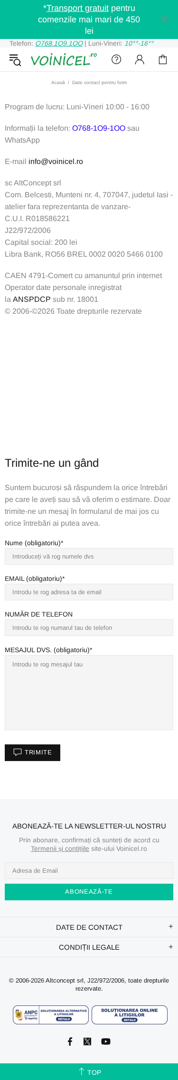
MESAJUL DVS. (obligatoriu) (47, 650)
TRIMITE (38, 752)
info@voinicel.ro (55, 161)
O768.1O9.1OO (59, 43)
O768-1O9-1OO (98, 128)
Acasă (58, 82)
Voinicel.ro (63, 59)
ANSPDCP (32, 299)
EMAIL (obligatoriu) (33, 578)
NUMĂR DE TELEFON (39, 614)
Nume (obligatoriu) (33, 543)
